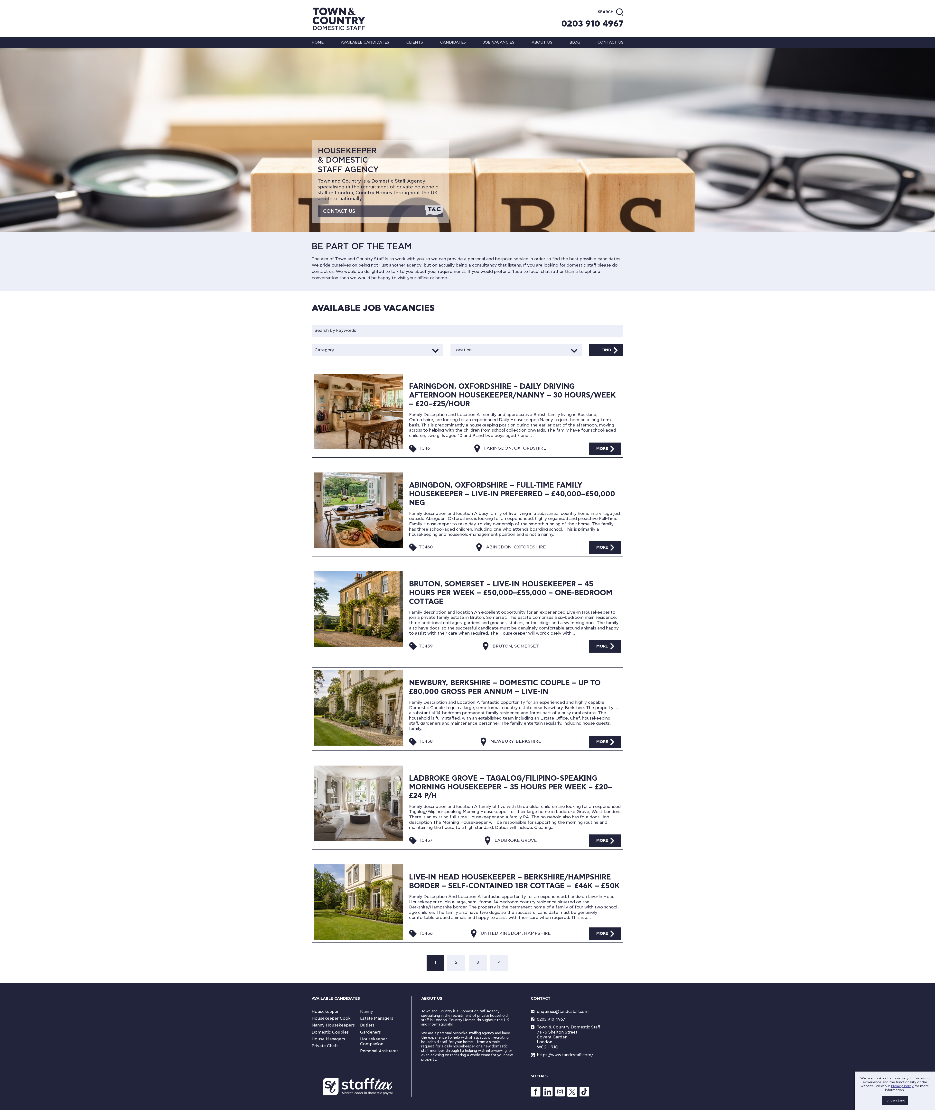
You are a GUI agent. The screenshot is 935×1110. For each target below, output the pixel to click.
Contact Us (339, 211)
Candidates (453, 42)
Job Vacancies (498, 42)
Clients (414, 42)
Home (318, 42)
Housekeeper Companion (373, 1041)
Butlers (367, 1025)
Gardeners (370, 1032)
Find (606, 350)
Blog (575, 42)
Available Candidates (365, 42)
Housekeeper (325, 1011)
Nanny (366, 1011)
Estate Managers (376, 1018)
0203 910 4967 (592, 23)
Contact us (610, 42)
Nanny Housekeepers (333, 1025)
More (602, 449)
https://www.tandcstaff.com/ (565, 1055)
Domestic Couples (330, 1032)
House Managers (328, 1039)
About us (542, 42)
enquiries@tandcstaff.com (563, 1011)
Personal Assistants (379, 1051)
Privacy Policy (902, 1086)
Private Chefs (325, 1046)
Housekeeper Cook (331, 1018)
